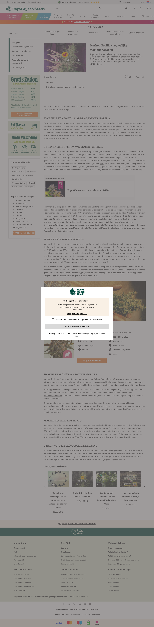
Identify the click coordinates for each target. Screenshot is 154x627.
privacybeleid (95, 319)
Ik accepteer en (78, 319)
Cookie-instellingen (76, 319)
